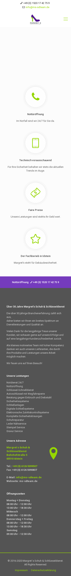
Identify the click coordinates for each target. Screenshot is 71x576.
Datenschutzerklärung (43, 570)
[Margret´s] (35, 19)
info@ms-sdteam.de (37, 7)
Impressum (21, 570)
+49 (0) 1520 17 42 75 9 (36, 3)
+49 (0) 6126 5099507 (24, 466)
